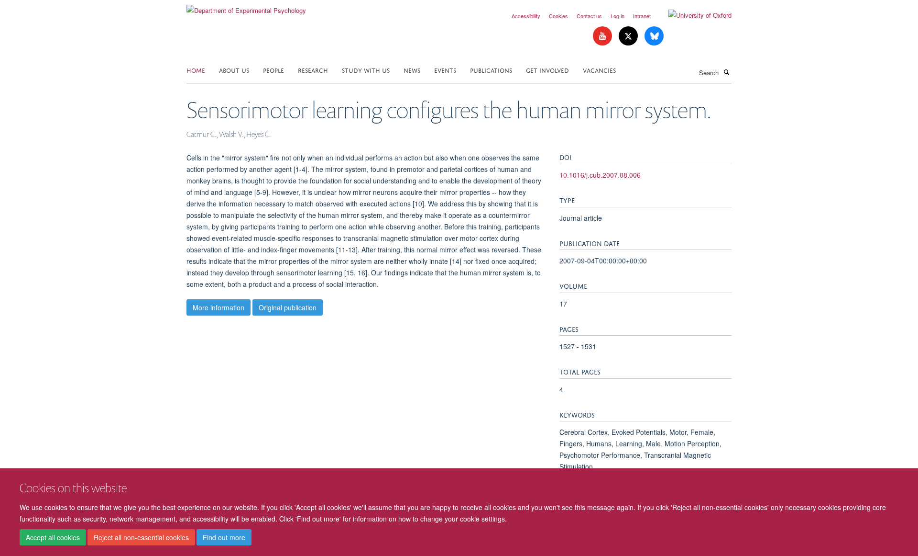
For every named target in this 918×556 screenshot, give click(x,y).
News (412, 69)
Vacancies (599, 69)
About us (234, 69)
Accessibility (526, 16)
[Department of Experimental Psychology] (246, 6)
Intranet (642, 16)
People (273, 69)
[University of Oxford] (693, 15)
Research (313, 69)
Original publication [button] (288, 307)
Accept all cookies (53, 537)
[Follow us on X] (629, 36)
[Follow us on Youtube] (603, 36)
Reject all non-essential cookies (141, 537)
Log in (617, 16)
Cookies (558, 16)
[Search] (726, 72)
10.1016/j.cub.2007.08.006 (600, 175)
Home (195, 69)
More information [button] (218, 307)
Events (445, 69)
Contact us (589, 16)
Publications (491, 69)
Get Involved (547, 69)
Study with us (366, 69)
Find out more (224, 537)
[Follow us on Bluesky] (654, 36)
